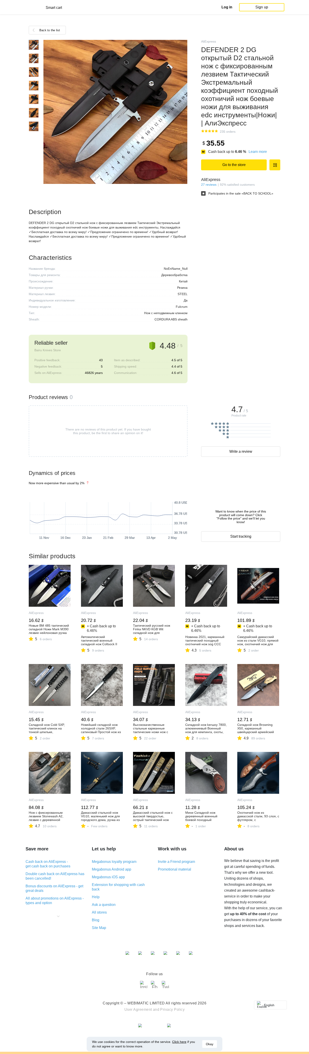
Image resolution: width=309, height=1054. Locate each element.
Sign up (261, 7)
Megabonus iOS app (108, 877)
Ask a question (104, 905)
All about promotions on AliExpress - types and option (55, 900)
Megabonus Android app (111, 869)
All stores (99, 912)
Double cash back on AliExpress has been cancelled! (55, 876)
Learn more (258, 152)
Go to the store (234, 165)
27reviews (208, 184)
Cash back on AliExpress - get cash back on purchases (48, 864)
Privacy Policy (172, 1009)
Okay (209, 1044)
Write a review (240, 451)
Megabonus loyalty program (114, 862)
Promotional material (174, 869)
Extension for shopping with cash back (118, 887)
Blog (95, 920)
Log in (226, 7)
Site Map (99, 928)
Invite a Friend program (176, 862)
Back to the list (49, 30)
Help (96, 897)
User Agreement (138, 1009)
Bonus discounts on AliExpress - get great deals (54, 888)
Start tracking (240, 536)
